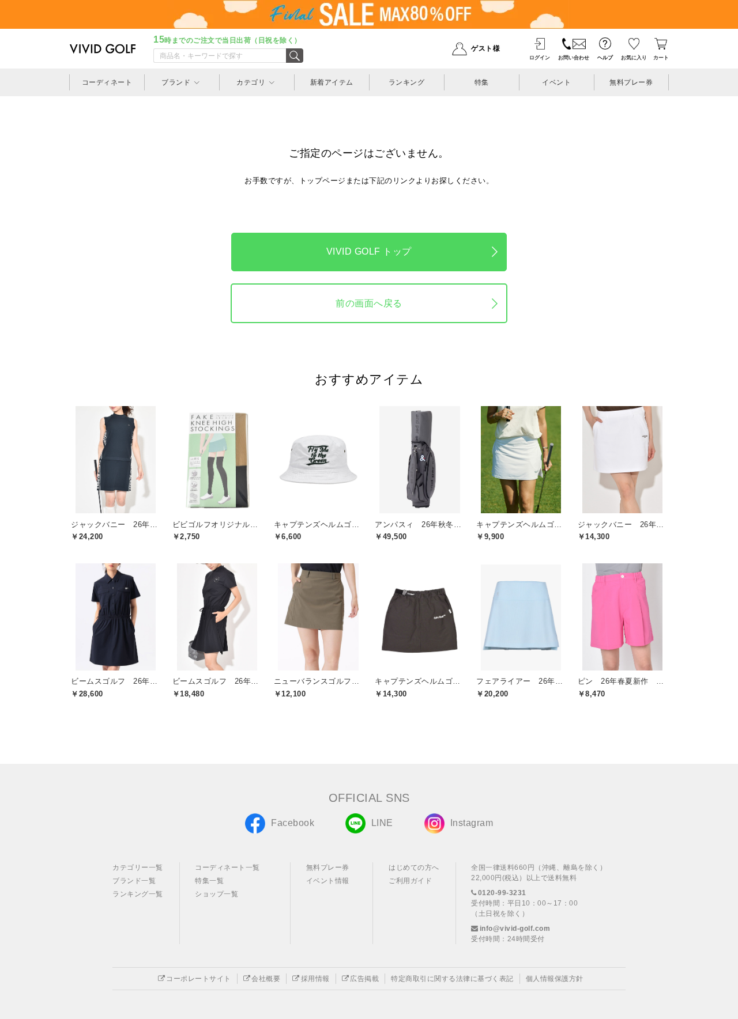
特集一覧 (209, 881)
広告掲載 (364, 979)
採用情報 (315, 979)
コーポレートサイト (198, 979)
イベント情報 (327, 881)
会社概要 (265, 979)
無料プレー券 (327, 867)
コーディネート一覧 (227, 867)
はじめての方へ (414, 867)
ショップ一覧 (216, 894)
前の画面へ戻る (369, 303)
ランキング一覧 (137, 894)
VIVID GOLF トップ (369, 251)
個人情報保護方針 (554, 979)
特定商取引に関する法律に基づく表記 (452, 979)
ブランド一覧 (134, 881)
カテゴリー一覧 (137, 867)
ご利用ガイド (410, 881)
